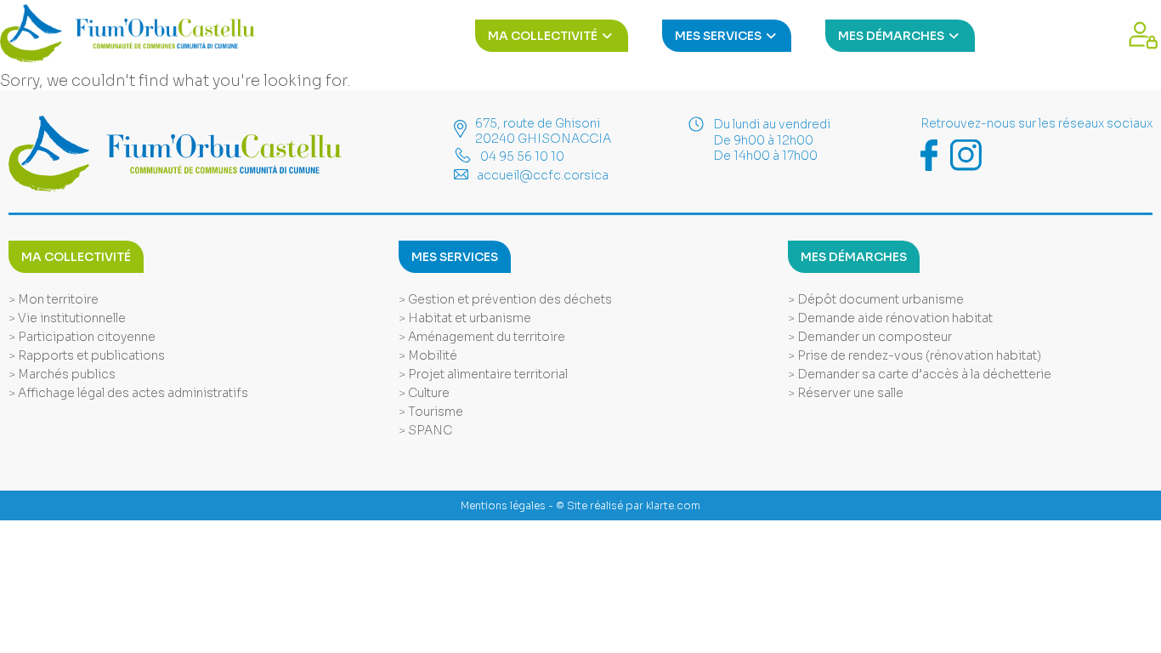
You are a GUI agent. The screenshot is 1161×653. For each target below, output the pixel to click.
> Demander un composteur (870, 336)
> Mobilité (428, 355)
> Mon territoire (53, 299)
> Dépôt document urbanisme (876, 299)
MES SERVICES (719, 35)
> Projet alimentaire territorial (483, 374)
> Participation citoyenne (82, 336)
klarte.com (673, 505)
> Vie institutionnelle (67, 318)
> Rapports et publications (86, 355)
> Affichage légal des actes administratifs (128, 392)
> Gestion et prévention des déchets (505, 299)
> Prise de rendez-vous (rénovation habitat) (914, 355)
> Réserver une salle (845, 392)
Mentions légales (503, 505)
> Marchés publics (62, 374)
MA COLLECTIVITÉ (544, 35)
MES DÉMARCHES (892, 35)
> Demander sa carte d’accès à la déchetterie (919, 374)
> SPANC (425, 430)
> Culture (424, 392)
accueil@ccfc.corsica (543, 175)
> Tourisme (431, 411)
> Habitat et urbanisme (465, 318)
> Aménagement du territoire (482, 336)
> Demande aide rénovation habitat (890, 318)
